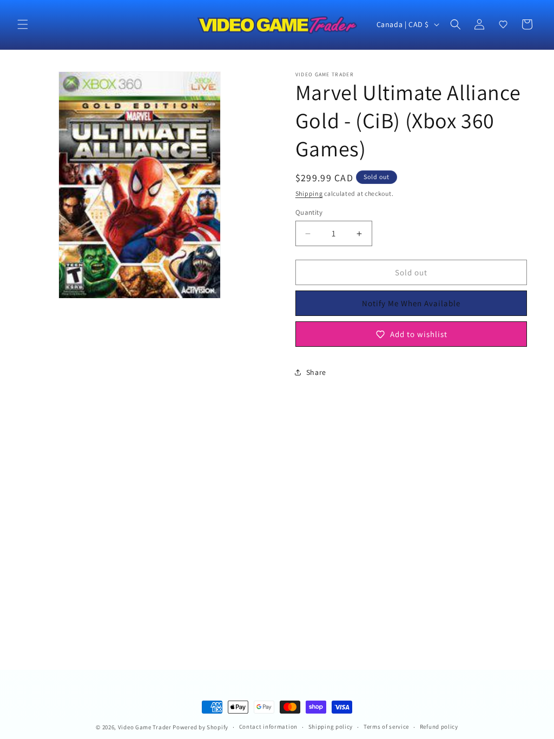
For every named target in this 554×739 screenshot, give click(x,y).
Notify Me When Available (411, 303)
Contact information (268, 726)
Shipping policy (330, 726)
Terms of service (386, 726)
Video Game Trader (145, 727)
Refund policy (439, 726)
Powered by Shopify (200, 727)
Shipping (309, 193)
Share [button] (316, 372)
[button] (23, 24)
